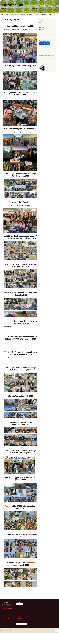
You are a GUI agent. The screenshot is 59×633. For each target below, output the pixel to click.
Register (17, 611)
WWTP (32, 478)
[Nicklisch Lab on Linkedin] (44, 43)
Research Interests (14, 14)
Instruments (29, 14)
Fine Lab (8, 506)
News (2, 14)
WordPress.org (18, 618)
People (7, 14)
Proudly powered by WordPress (6, 630)
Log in (17, 612)
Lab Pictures (36, 14)
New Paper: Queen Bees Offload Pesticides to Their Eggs (6, 605)
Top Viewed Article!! (5, 616)
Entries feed (18, 614)
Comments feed (19, 616)
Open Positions (43, 14)
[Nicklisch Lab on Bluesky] (48, 43)
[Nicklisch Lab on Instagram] (41, 43)
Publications (22, 14)
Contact (50, 14)
